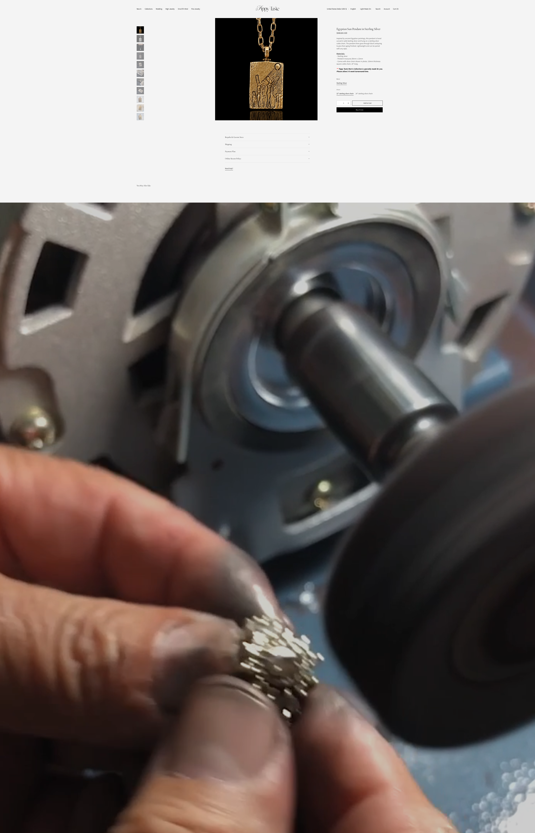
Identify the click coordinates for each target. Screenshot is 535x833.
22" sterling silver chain (345, 93)
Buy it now (359, 110)
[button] (336, 9)
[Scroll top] (531, 829)
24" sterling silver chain (364, 93)
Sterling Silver (342, 83)
